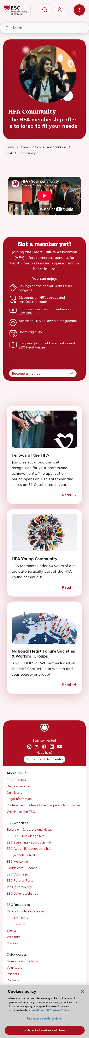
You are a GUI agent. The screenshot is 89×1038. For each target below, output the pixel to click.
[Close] (82, 991)
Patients (13, 974)
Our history (14, 793)
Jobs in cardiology (19, 887)
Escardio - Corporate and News (29, 829)
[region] (44, 1011)
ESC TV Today (17, 918)
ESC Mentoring (17, 861)
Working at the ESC (21, 812)
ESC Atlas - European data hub (29, 849)
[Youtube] (59, 746)
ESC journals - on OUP (22, 855)
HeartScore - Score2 (22, 868)
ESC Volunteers (18, 874)
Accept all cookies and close (46, 1030)
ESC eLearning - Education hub (29, 842)
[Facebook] (44, 747)
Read (66, 495)
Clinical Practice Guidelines (26, 911)
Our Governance (18, 786)
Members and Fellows (22, 961)
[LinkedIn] (52, 747)
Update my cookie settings (44, 1018)
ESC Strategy (16, 780)
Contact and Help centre (44, 759)
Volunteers (14, 968)
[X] (37, 747)
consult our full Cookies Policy (49, 1010)
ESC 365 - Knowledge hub (25, 836)
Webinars (13, 937)
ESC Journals (16, 924)
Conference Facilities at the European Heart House (43, 805)
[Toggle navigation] (79, 10)
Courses (12, 943)
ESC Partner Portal (20, 881)
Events (12, 930)
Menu (18, 27)
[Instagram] (29, 747)
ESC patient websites (22, 893)
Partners (13, 980)
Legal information (19, 799)
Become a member (27, 373)
